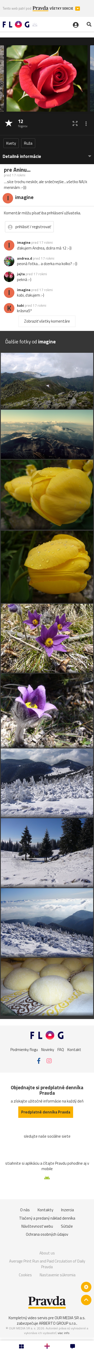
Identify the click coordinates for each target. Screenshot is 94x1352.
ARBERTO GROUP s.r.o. (58, 1323)
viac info (63, 1332)
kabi (20, 305)
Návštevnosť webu (37, 1226)
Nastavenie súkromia (57, 1275)
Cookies (25, 1275)
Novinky (47, 1050)
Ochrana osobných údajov (47, 1234)
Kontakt (74, 1050)
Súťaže (67, 1226)
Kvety (11, 143)
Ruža (28, 143)
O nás (25, 1210)
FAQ (60, 1050)
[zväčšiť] (75, 123)
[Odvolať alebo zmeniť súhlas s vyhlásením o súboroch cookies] (86, 1287)
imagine (24, 242)
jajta (21, 274)
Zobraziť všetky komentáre (47, 321)
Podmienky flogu (24, 1050)
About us (47, 1253)
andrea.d (24, 258)
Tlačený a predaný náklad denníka (47, 1218)
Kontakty (45, 1210)
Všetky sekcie (62, 8)
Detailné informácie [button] (22, 156)
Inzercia (67, 1210)
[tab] (47, 154)
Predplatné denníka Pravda (45, 1112)
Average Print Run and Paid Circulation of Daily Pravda (47, 1264)
